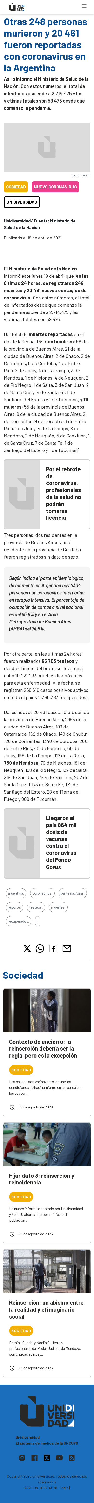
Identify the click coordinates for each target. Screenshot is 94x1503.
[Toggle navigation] (84, 6)
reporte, (14, 907)
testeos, (36, 907)
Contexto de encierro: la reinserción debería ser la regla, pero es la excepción (43, 1048)
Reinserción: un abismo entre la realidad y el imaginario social (46, 1309)
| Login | (64, 1487)
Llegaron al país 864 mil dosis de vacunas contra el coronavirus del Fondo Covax (61, 842)
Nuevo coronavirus (55, 186)
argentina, (16, 893)
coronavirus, (42, 893)
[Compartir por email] (66, 948)
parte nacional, (73, 893)
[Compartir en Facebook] (53, 948)
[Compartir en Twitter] (27, 948)
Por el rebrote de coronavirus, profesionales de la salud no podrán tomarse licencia (63, 493)
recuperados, (18, 921)
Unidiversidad (22, 202)
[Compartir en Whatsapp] (40, 948)
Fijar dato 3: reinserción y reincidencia (41, 1179)
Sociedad (16, 186)
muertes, (58, 907)
